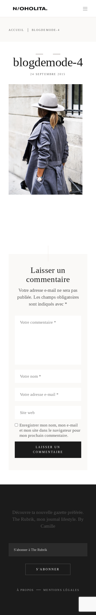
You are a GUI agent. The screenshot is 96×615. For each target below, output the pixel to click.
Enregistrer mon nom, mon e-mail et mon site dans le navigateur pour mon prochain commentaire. (49, 430)
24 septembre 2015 (47, 74)
